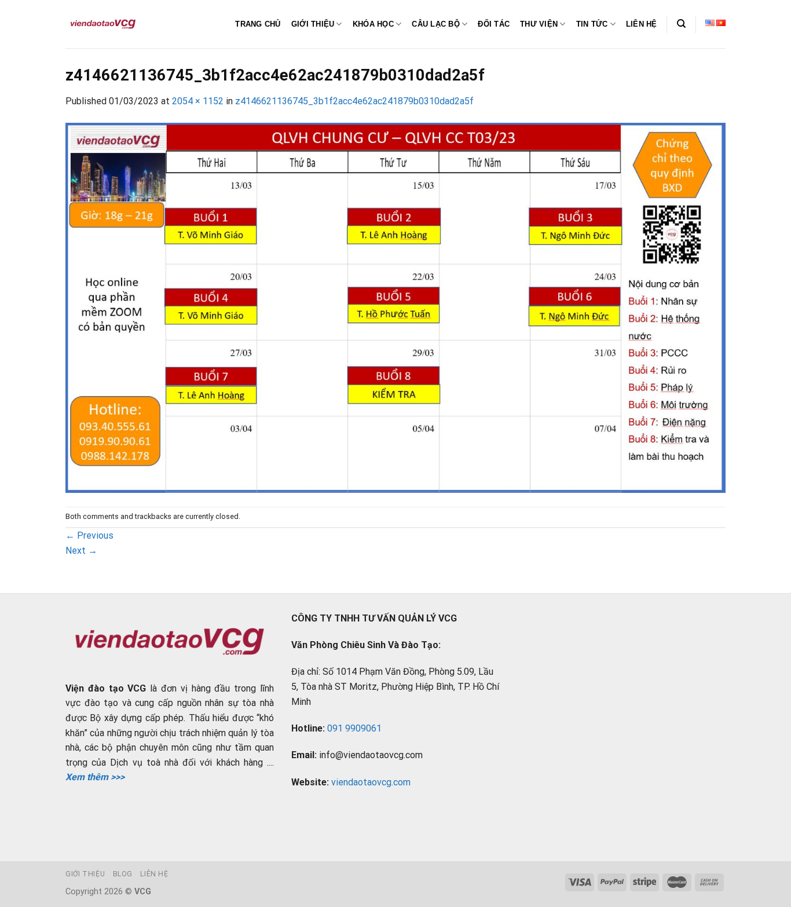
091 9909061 (354, 728)
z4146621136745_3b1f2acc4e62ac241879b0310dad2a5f (354, 101)
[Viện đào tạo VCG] (103, 24)
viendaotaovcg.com (371, 782)
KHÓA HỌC (373, 24)
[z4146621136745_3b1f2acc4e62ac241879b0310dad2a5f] (395, 306)
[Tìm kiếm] (681, 24)
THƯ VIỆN (539, 24)
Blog (123, 874)
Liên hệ (154, 874)
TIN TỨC (592, 24)
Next (81, 550)
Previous (89, 535)
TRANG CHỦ (257, 24)
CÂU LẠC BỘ (436, 24)
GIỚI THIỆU (313, 24)
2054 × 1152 (198, 101)
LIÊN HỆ (641, 24)
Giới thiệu (85, 874)
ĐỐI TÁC (494, 24)
